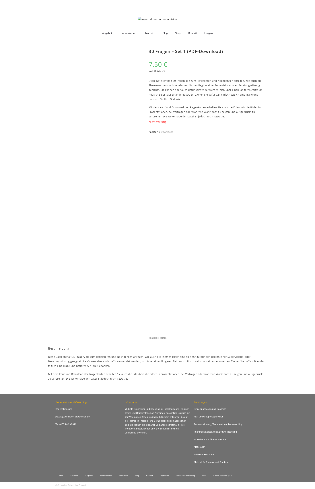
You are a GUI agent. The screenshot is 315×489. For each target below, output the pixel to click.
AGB (204, 476)
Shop (178, 33)
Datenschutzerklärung (185, 476)
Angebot (107, 33)
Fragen (208, 33)
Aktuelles (74, 476)
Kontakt (192, 33)
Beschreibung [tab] (157, 338)
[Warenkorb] (252, 11)
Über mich (149, 33)
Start (61, 476)
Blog (165, 33)
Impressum (164, 476)
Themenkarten (127, 33)
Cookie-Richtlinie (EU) (222, 476)
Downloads (167, 131)
